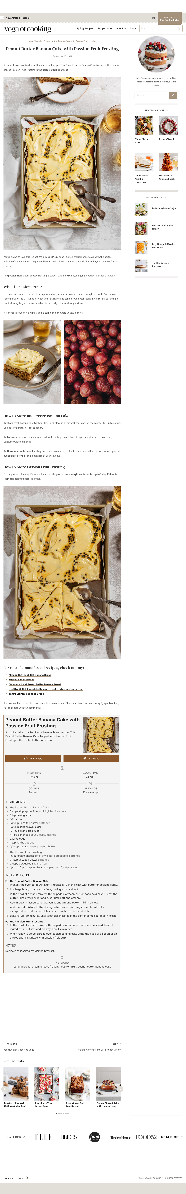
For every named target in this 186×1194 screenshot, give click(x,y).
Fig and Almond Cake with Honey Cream (99, 1047)
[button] (27, 1178)
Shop (133, 28)
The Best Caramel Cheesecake (160, 264)
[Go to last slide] (4, 1089)
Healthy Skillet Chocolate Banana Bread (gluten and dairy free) (46, 689)
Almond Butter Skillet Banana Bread (30, 675)
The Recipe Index (169, 20)
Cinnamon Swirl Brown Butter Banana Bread (35, 684)
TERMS (19, 1178)
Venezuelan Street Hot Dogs (18, 1047)
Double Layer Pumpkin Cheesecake (141, 179)
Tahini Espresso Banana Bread (26, 693)
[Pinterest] (153, 18)
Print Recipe (35, 758)
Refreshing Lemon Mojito (164, 208)
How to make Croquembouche (167, 177)
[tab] (56, 1113)
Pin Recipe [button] (93, 758)
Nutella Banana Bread (21, 679)
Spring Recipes (85, 28)
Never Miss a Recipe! (17, 17)
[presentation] (144, 125)
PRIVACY (9, 1178)
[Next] (120, 1089)
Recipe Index (105, 28)
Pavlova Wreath (167, 139)
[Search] (173, 95)
